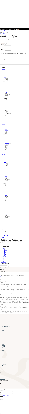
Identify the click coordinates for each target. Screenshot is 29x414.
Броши (6, 230)
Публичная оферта (4, 327)
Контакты (3, 330)
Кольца (3, 69)
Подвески (3, 154)
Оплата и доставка (4, 329)
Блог (3, 259)
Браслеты (3, 124)
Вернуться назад (2, 271)
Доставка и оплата (5, 257)
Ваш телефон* (2, 403)
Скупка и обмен (4, 364)
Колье (2, 347)
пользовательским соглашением (4, 395)
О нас (3, 258)
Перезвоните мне (2, 381)
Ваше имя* (1, 399)
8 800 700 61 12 (3, 262)
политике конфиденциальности (6, 55)
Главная (1, 267)
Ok (18, 29)
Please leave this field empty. (3, 412)
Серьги (5, 249)
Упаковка (6, 232)
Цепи (5, 252)
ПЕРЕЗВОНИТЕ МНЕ (3, 30)
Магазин (4, 248)
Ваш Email (3, 50)
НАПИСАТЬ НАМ (2, 33)
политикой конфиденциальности (22, 394)
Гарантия (3, 328)
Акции (4, 256)
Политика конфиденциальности (6, 326)
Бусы (5, 231)
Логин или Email (4, 44)
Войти (2, 49)
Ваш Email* (1, 401)
